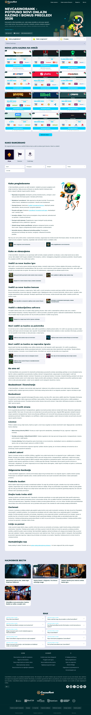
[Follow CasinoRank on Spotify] (81, 686)
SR (6, 686)
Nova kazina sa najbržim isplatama (23, 657)
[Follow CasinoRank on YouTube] (77, 686)
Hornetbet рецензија (18, 68)
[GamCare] (52, 700)
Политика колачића (19, 713)
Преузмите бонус (18, 65)
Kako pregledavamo (70, 660)
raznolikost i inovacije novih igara (38, 210)
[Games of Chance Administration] (18, 700)
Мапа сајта (74, 713)
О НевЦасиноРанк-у (70, 657)
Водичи (77, 2)
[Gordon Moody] (65, 700)
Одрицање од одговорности (71, 667)
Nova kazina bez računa (23, 665)
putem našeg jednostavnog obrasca (40, 545)
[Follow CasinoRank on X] (74, 686)
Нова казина (54, 2)
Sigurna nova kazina (23, 660)
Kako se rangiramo (71, 662)
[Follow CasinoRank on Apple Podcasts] (84, 686)
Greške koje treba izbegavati (48, 657)
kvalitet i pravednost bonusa (36, 205)
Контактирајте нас (71, 670)
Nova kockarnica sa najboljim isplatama (23, 667)
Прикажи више (45, 134)
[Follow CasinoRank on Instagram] (71, 686)
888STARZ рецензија (45, 68)
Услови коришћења (57, 713)
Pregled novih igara (48, 660)
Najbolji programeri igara (48, 665)
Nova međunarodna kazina (48, 662)
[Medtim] (29, 700)
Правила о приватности (38, 713)
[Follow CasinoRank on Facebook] (67, 686)
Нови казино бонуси (66, 2)
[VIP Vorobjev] (41, 700)
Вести (84, 2)
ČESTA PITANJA (71, 665)
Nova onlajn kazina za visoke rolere (22, 662)
